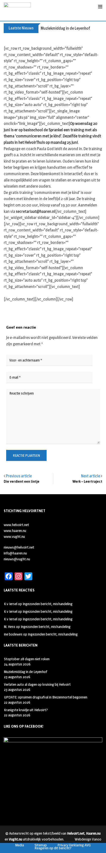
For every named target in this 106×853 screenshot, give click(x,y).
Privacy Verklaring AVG (74, 845)
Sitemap (41, 845)
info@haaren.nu (15, 553)
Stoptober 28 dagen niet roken (27, 659)
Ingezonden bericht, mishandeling (47, 603)
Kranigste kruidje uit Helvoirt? (26, 710)
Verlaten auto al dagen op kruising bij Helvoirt (37, 684)
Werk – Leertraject (87, 481)
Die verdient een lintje (21, 481)
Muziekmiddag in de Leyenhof (65, 28)
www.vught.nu (14, 536)
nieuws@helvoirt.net (19, 547)
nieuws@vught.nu (17, 559)
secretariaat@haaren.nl (35, 211)
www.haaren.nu (15, 530)
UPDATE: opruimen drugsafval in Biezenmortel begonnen (45, 697)
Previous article (19, 476)
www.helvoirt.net (16, 524)
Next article (90, 476)
